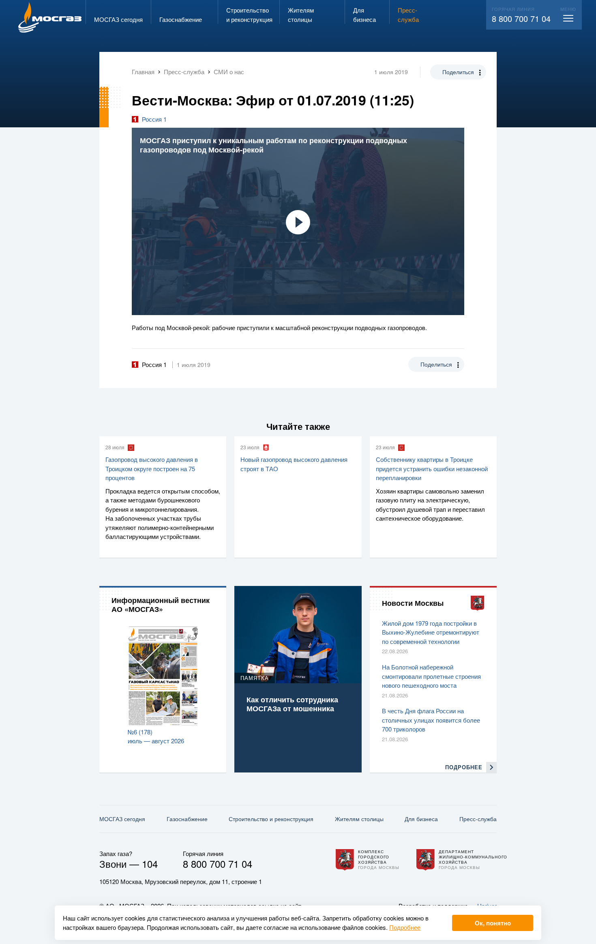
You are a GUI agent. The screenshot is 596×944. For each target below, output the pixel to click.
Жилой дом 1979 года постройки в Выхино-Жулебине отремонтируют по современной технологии (430, 632)
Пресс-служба (478, 819)
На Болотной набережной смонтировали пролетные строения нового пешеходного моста (431, 676)
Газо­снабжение (187, 819)
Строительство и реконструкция (271, 819)
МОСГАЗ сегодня (122, 819)
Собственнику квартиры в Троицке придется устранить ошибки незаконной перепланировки (432, 468)
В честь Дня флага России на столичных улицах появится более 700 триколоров (431, 719)
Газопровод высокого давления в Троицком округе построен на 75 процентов (151, 468)
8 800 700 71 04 (521, 18)
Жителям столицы (359, 819)
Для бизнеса (421, 819)
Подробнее (404, 927)
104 (150, 863)
